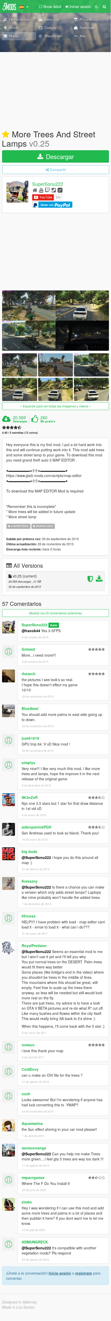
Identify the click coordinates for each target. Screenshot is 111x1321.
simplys (28, 762)
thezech (29, 673)
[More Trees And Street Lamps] (55, 320)
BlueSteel (30, 708)
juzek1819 (30, 738)
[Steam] (53, 190)
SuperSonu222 (47, 184)
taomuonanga (34, 1147)
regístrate (83, 1273)
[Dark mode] (96, 6)
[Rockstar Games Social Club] (60, 190)
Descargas (20, 421)
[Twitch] (47, 190)
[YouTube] (41, 190)
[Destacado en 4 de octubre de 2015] (6, 134)
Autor (53, 625)
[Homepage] (35, 190)
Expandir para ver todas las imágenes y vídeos (55, 406)
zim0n (27, 1202)
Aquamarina (32, 1123)
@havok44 (31, 630)
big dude (29, 851)
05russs (29, 915)
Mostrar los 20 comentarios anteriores (55, 613)
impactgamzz (33, 1177)
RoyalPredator (34, 945)
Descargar (59, 156)
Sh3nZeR (30, 797)
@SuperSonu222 (36, 857)
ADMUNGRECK (35, 1241)
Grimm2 (28, 649)
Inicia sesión (60, 1273)
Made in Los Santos (18, 1307)
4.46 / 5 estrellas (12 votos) (20, 432)
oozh (26, 1093)
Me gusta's (47, 421)
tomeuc (28, 1044)
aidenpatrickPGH (36, 827)
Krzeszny (30, 881)
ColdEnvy (30, 1069)
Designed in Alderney (19, 1302)
